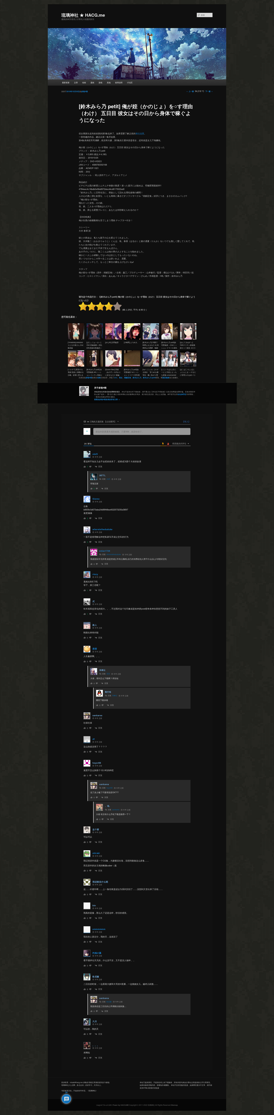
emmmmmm (98, 929)
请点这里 (140, 133)
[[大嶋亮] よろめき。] (132, 338)
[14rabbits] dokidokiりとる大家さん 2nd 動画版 (75, 345)
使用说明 (118, 82)
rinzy (95, 574)
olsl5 (95, 454)
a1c (115, 377)
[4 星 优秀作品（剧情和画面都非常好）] (108, 306)
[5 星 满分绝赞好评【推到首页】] (117, 306)
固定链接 (165, 377)
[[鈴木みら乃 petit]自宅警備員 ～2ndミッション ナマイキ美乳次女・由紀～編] (169, 338)
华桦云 (114, 695)
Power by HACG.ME (121, 1105)
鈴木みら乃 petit (149, 377)
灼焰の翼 (96, 952)
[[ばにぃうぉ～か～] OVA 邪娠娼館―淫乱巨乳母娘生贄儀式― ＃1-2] (94, 338)
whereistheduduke (102, 529)
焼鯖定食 (127, 377)
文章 (76, 82)
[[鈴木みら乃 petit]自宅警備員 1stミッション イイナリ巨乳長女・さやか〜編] (132, 366)
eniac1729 (104, 550)
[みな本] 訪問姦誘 (111, 342)
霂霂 (94, 648)
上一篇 (190, 91)
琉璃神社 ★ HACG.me (83, 15)
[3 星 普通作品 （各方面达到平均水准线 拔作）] (100, 306)
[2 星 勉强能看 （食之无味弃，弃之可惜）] (91, 306)
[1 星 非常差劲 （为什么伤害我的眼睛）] (83, 306)
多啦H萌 (84, 91)
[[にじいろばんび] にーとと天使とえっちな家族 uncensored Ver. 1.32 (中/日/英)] (169, 366)
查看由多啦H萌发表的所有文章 (107, 399)
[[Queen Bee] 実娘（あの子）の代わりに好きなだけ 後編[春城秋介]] (113, 366)
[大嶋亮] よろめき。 (131, 342)
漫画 (92, 82)
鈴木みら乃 (137, 377)
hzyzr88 (109, 787)
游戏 (100, 82)
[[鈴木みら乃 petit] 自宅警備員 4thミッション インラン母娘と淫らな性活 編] (94, 366)
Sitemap (174, 1105)
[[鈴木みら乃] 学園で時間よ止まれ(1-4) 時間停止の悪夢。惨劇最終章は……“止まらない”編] (150, 338)
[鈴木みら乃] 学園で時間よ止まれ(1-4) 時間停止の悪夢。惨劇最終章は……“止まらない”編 (151, 348)
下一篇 (209, 91)
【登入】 (186, 421)
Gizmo (96, 498)
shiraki (96, 853)
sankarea (115, 809)
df (93, 739)
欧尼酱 (109, 1001)
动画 (84, 82)
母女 (120, 377)
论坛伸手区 (182, 394)
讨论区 (130, 82)
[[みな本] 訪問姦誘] (113, 338)
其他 (109, 82)
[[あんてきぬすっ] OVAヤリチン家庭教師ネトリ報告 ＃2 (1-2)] (188, 338)
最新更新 (65, 82)
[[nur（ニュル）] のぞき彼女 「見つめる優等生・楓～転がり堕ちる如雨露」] (150, 366)
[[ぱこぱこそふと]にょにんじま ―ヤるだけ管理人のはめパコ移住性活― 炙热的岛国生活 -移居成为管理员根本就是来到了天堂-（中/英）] (188, 366)
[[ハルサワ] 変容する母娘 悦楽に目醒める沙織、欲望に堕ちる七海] (76, 366)
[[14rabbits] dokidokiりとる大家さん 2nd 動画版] (76, 338)
